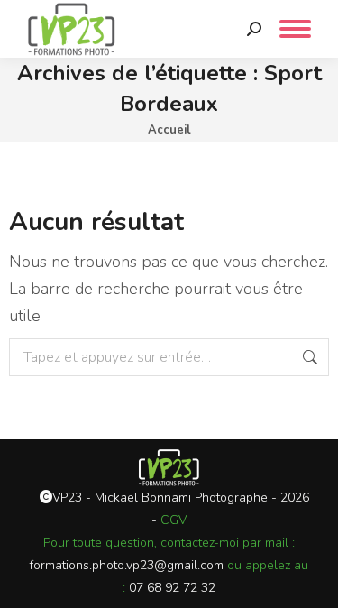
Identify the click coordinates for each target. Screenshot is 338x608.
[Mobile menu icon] (295, 29)
